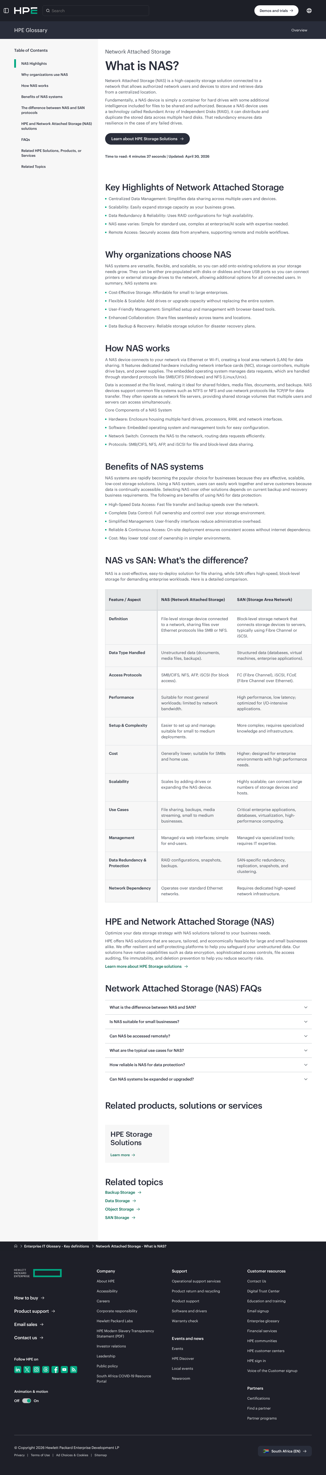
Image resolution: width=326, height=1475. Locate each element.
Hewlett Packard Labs (115, 1321)
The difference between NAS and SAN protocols (53, 110)
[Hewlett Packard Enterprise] (25, 10)
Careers (103, 1301)
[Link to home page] (16, 1246)
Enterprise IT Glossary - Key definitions (57, 1246)
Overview (299, 30)
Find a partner (259, 1408)
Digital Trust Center (263, 1291)
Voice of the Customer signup (272, 1370)
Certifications (258, 1398)
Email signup (258, 1311)
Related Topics (33, 166)
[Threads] (45, 1369)
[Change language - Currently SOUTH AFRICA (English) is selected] (309, 10)
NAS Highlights (34, 63)
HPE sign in (256, 1360)
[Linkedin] (17, 1369)
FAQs (25, 139)
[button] (6, 10)
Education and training (266, 1301)
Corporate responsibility (117, 1311)
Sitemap (100, 1455)
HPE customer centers (266, 1351)
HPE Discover (183, 1358)
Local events (182, 1368)
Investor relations (111, 1346)
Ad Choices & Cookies (72, 1455)
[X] (27, 1369)
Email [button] (25, 1324)
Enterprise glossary (263, 1321)
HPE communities (262, 1341)
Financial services (262, 1331)
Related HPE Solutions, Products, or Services (51, 153)
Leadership (106, 1356)
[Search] (48, 10)
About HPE (106, 1281)
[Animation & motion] (26, 1400)
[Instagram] (36, 1369)
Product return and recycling (196, 1291)
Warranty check (185, 1321)
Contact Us (256, 1281)
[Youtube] (64, 1369)
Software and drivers (189, 1311)
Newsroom (181, 1378)
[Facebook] (55, 1369)
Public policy (107, 1366)
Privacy (19, 1455)
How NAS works (34, 85)
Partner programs (262, 1418)
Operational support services (196, 1281)
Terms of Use (40, 1455)
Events (177, 1348)
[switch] (24, 1400)
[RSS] (73, 1369)
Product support (185, 1301)
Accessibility (107, 1291)
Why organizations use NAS (44, 74)
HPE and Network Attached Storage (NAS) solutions (56, 126)
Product (31, 1311)
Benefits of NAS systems (42, 96)
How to (26, 1298)
